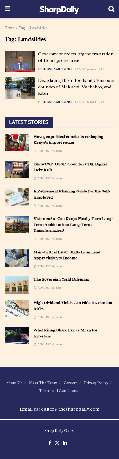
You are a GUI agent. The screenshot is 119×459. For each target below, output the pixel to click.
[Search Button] (111, 9)
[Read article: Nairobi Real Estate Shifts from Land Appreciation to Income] (17, 258)
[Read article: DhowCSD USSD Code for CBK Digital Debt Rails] (17, 169)
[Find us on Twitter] (57, 443)
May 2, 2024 (87, 102)
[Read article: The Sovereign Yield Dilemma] (17, 285)
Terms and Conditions (58, 390)
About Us (14, 382)
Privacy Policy (96, 382)
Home (9, 28)
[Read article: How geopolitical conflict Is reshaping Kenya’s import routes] (17, 142)
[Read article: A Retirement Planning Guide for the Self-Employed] (17, 197)
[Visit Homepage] (59, 9)
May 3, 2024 (87, 69)
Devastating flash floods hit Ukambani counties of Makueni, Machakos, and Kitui (76, 87)
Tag (22, 28)
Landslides (39, 28)
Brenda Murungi (57, 69)
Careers (71, 382)
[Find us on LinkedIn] (65, 443)
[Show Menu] (7, 9)
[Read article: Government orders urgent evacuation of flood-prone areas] (20, 62)
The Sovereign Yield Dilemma (61, 279)
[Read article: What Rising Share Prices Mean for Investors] (17, 335)
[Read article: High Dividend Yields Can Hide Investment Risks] (17, 308)
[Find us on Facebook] (50, 443)
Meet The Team (43, 382)
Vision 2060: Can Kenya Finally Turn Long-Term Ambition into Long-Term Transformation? (73, 224)
